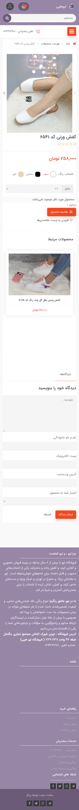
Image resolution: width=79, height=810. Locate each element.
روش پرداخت (68, 730)
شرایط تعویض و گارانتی (62, 756)
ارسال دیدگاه (66, 514)
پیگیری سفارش (67, 762)
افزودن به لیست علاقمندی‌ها (53, 220)
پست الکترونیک (66, 456)
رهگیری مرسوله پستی (63, 768)
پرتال (28, 795)
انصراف (47, 514)
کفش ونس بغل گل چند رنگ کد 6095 (39, 300)
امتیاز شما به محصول (63, 492)
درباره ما (71, 718)
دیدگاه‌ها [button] (65, 374)
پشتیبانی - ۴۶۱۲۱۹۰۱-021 (62, 750)
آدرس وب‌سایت (66, 474)
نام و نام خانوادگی (64, 437)
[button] (23, 6)
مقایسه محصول (59, 212)
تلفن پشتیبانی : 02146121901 (18, 31)
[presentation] (75, 93)
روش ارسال (69, 724)
